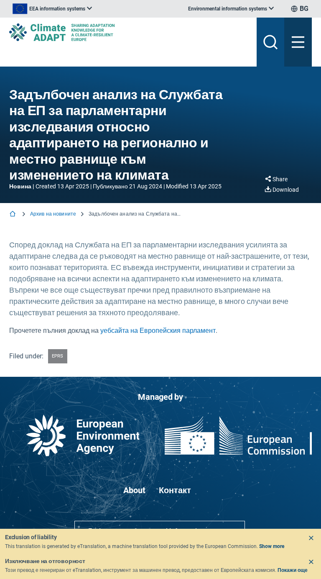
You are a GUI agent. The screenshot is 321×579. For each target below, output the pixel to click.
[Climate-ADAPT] (129, 32)
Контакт (175, 490)
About (134, 490)
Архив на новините (53, 214)
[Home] (13, 214)
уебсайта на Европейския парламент (158, 331)
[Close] (311, 538)
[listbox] (52, 9)
